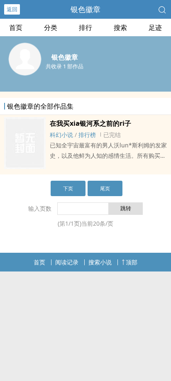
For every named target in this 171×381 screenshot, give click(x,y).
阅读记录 (66, 262)
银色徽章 (85, 9)
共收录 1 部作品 (64, 66)
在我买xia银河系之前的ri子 (90, 123)
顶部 (131, 262)
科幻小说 (61, 135)
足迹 (155, 27)
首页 (15, 27)
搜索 (120, 27)
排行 (85, 27)
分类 (50, 27)
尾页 (105, 188)
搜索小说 (100, 262)
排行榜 (87, 135)
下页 (68, 188)
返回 (12, 9)
